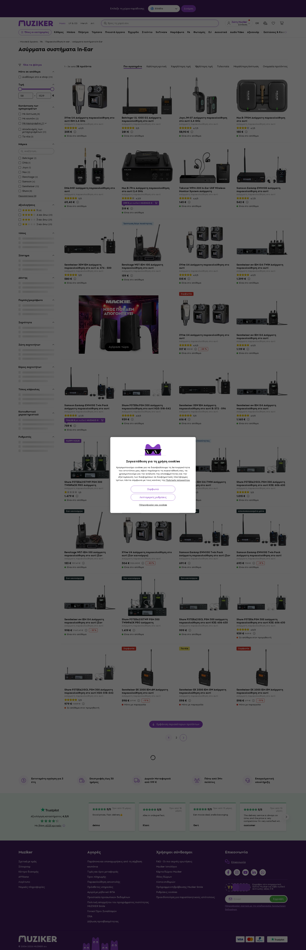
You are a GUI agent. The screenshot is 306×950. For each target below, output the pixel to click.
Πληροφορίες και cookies (153, 505)
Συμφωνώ (153, 489)
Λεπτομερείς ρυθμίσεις (153, 497)
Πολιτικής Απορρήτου (178, 480)
